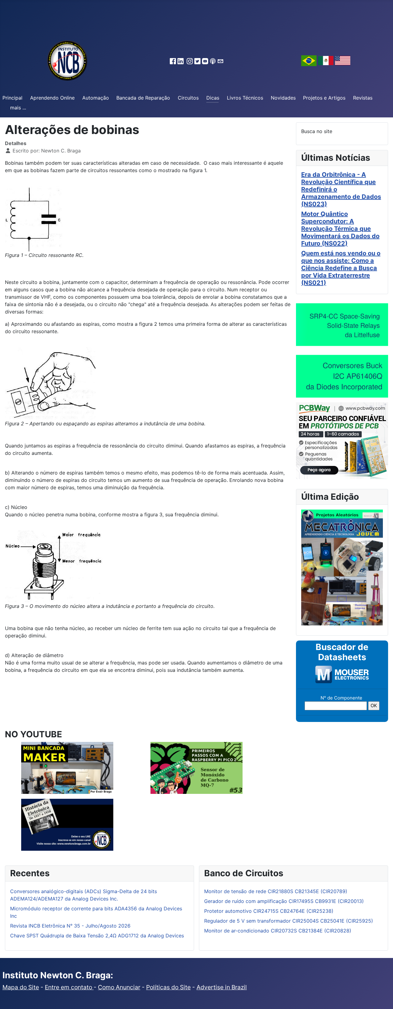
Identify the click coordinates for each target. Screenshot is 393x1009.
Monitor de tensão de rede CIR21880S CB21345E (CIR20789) (275, 891)
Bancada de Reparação (143, 98)
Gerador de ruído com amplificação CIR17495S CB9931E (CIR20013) (284, 901)
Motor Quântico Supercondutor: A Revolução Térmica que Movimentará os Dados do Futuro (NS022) (340, 228)
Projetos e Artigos (324, 98)
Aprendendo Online (52, 98)
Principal (12, 98)
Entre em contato (69, 987)
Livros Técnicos (245, 98)
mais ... (18, 107)
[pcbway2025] (342, 440)
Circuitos (188, 98)
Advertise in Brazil (221, 987)
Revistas (362, 98)
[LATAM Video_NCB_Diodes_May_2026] (342, 376)
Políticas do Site (168, 987)
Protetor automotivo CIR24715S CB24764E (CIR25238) (268, 911)
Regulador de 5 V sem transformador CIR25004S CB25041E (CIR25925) (288, 921)
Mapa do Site (20, 987)
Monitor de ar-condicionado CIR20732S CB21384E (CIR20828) (277, 931)
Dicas (212, 98)
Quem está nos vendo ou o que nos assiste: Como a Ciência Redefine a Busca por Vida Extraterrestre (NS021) (340, 268)
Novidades (283, 98)
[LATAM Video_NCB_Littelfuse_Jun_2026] (342, 324)
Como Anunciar (119, 987)
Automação (95, 98)
